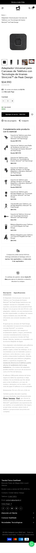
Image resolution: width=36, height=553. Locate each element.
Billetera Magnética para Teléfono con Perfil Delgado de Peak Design (22, 226)
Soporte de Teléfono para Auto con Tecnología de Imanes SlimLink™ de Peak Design (21, 137)
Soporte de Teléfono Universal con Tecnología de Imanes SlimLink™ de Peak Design (20, 215)
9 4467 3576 (12, 496)
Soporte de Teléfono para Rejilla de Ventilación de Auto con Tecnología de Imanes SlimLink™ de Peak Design (21, 148)
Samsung (12, 398)
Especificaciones (19, 293)
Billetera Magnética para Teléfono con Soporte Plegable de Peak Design (22, 236)
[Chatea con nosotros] (31, 544)
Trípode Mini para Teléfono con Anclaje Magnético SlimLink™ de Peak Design (21, 205)
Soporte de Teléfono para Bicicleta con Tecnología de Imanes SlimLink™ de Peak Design (22, 159)
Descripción (7, 293)
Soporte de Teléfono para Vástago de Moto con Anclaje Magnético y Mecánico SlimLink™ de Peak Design (21, 182)
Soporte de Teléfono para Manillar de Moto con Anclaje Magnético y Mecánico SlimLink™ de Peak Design (21, 170)
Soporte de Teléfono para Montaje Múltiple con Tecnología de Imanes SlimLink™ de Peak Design (21, 194)
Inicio (3, 15)
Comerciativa (29, 534)
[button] (32, 114)
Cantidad (5, 97)
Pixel (18, 398)
